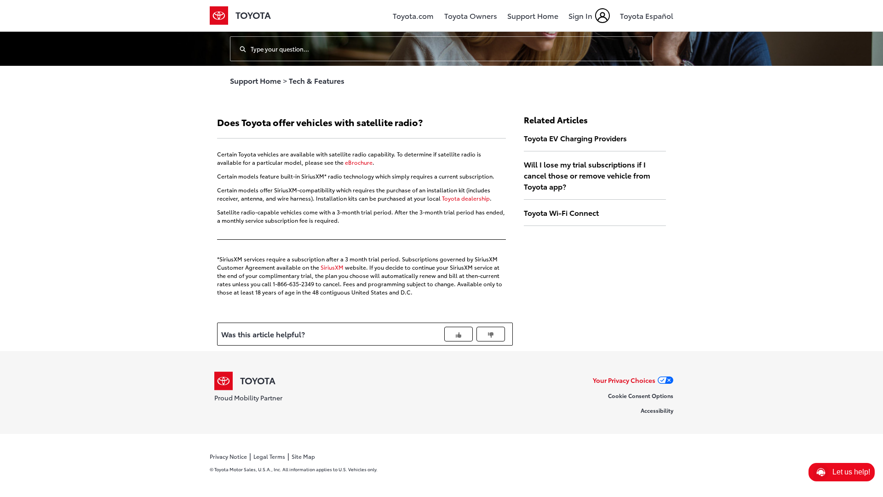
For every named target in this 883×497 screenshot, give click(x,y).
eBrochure (359, 162)
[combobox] (452, 48)
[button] (841, 472)
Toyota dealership (466, 198)
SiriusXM (332, 267)
